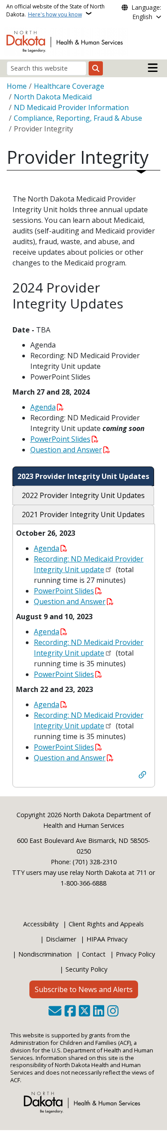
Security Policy (86, 969)
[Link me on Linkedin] (98, 1011)
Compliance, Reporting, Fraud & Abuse (78, 118)
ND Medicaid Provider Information (71, 107)
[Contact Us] (55, 1011)
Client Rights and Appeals (106, 924)
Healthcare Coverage (69, 86)
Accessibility (40, 924)
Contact (94, 954)
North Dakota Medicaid (53, 97)
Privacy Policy (135, 954)
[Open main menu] (152, 68)
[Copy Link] (142, 776)
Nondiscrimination (45, 954)
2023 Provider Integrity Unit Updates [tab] (83, 476)
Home (17, 86)
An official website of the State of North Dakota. (55, 10)
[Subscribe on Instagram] (112, 1011)
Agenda (43, 407)
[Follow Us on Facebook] (70, 1011)
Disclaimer (61, 939)
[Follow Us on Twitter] (84, 1011)
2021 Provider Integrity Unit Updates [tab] (83, 514)
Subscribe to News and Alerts (84, 989)
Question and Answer (66, 450)
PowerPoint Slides (60, 439)
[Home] (66, 41)
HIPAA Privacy (106, 939)
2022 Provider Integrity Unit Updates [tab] (83, 495)
